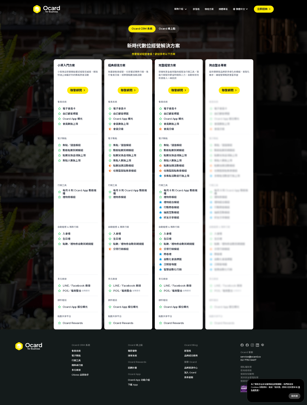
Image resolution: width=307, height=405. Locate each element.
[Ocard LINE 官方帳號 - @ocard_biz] (262, 345)
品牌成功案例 (191, 355)
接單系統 (132, 355)
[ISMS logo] (244, 388)
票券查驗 (188, 377)
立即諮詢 (264, 9)
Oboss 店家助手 (80, 374)
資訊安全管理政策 (249, 377)
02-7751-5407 (248, 359)
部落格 (196, 9)
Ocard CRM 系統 (142, 28)
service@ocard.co (250, 356)
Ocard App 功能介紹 (139, 379)
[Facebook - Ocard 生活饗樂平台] (247, 345)
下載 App (133, 384)
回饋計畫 (132, 367)
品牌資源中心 (191, 367)
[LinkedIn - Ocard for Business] (257, 345)
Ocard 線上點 (167, 28)
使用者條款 (246, 370)
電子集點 (76, 355)
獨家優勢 (132, 350)
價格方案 (209, 9)
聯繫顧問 (78, 90)
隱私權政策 (246, 367)
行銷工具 (76, 360)
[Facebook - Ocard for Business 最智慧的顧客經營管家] (242, 345)
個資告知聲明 (247, 374)
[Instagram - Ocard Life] (252, 345)
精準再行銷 (77, 365)
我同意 (294, 396)
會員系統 (76, 350)
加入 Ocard (190, 372)
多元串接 (76, 370)
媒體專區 (223, 9)
